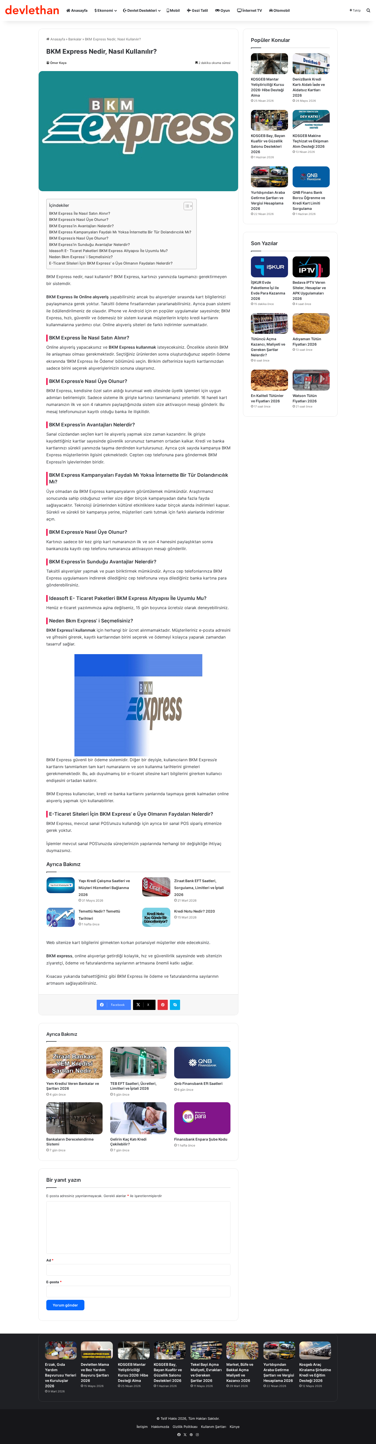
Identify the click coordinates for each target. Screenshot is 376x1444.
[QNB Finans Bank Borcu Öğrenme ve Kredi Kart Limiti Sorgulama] (311, 176)
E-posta (54, 1282)
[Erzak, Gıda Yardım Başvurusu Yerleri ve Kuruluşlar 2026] (61, 1350)
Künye (235, 1427)
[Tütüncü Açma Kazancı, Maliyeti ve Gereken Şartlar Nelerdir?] (269, 323)
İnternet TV (252, 10)
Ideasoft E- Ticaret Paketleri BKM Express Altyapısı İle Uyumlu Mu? (108, 250)
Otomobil (281, 10)
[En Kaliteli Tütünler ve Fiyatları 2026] (269, 380)
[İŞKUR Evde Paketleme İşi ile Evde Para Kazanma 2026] (269, 266)
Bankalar (75, 39)
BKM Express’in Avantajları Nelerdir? (81, 226)
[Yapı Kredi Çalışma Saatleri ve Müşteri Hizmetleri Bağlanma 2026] (61, 885)
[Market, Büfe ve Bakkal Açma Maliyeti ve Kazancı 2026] (242, 1350)
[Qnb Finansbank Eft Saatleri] (202, 1062)
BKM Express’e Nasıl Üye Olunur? (78, 219)
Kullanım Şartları (213, 1427)
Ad (49, 1260)
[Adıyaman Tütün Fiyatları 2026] (311, 323)
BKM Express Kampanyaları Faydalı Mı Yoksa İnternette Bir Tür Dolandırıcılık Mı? (120, 232)
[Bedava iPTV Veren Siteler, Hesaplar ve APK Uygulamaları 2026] (311, 266)
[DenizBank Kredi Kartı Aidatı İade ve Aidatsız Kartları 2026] (311, 63)
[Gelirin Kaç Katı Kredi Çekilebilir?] (138, 1118)
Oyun (225, 10)
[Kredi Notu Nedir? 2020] (156, 917)
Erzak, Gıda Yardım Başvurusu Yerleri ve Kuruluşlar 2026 (60, 1375)
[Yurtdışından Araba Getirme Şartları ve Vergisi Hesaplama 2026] (269, 176)
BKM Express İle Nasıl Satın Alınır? (79, 213)
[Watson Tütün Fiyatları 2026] (311, 380)
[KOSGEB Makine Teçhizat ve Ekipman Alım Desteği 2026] (311, 120)
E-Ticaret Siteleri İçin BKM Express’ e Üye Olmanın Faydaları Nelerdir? (111, 263)
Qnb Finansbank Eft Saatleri (198, 1083)
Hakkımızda (160, 1427)
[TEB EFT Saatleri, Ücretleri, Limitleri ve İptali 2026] (138, 1062)
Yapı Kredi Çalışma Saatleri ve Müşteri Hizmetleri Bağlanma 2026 (104, 888)
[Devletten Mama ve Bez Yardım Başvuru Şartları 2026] (97, 1350)
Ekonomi (105, 10)
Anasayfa (78, 10)
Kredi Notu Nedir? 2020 (194, 911)
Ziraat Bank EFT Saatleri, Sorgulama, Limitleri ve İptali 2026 (199, 888)
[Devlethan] (32, 10)
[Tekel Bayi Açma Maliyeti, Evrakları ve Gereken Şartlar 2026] (206, 1350)
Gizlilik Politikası (185, 1427)
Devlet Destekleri (142, 10)
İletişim (142, 1427)
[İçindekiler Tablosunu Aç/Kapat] (185, 206)
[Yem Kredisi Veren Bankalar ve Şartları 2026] (74, 1062)
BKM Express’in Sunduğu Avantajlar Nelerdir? (89, 244)
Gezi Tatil (199, 10)
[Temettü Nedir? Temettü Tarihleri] (61, 917)
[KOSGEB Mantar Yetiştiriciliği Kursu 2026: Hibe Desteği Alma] (269, 63)
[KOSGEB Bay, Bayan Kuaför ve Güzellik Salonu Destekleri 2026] (269, 120)
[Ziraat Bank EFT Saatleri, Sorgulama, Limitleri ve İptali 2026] (156, 886)
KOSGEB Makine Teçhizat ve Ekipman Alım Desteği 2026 (310, 141)
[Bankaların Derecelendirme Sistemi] (74, 1118)
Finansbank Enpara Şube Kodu (200, 1139)
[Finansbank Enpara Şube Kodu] (202, 1118)
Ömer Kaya (58, 63)
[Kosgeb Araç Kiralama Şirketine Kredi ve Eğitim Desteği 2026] (315, 1350)
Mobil (174, 10)
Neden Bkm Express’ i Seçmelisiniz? (81, 257)
